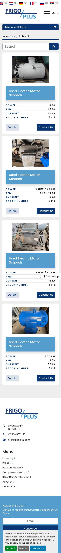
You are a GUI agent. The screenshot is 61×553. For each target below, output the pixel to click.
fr (35, 3)
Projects (7, 463)
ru (46, 3)
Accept (11, 548)
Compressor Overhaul (14, 472)
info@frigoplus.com (19, 439)
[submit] (54, 46)
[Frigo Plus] (21, 413)
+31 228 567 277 (17, 434)
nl (15, 3)
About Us (7, 481)
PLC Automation (11, 467)
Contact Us (46, 127)
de (25, 3)
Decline (23, 548)
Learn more (38, 548)
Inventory (7, 458)
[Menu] (47, 13)
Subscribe (30, 528)
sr (56, 3)
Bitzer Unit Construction (15, 477)
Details (12, 127)
